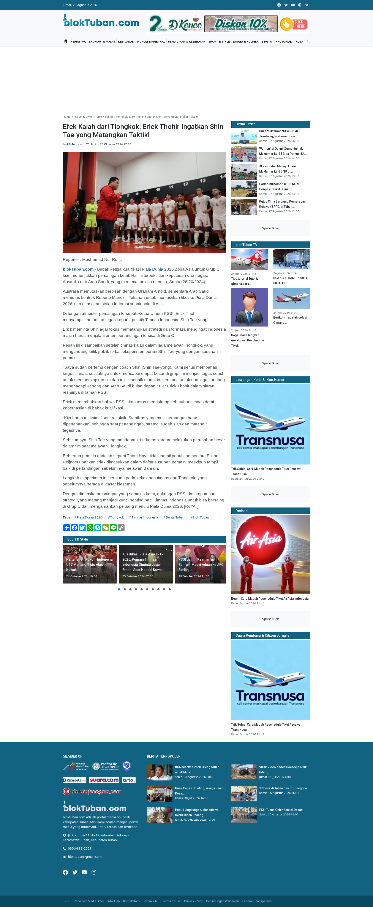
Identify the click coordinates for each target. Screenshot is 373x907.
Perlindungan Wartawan (222, 901)
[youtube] (292, 5)
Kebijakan (126, 41)
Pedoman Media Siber (89, 901)
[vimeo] (306, 5)
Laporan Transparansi (257, 901)
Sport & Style (219, 41)
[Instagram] (93, 872)
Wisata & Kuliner (246, 41)
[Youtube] (85, 872)
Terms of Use (171, 901)
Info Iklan (113, 901)
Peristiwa (78, 41)
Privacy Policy (193, 901)
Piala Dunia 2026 (89, 517)
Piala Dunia (152, 269)
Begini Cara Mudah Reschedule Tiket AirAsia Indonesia (270, 598)
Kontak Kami (131, 901)
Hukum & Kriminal (151, 41)
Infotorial (283, 41)
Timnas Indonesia (145, 517)
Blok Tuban (200, 517)
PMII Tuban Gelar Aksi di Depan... (282, 810)
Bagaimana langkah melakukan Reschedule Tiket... (247, 340)
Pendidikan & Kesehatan (186, 41)
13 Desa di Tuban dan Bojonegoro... (284, 788)
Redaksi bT (151, 901)
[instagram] (299, 5)
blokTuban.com (73, 144)
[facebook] (279, 5)
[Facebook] (66, 872)
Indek (299, 41)
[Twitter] (75, 872)
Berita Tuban (175, 517)
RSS (67, 901)
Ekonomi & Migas (102, 41)
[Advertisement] (186, 78)
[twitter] (286, 5)
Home (66, 116)
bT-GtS (267, 41)
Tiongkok (117, 517)
